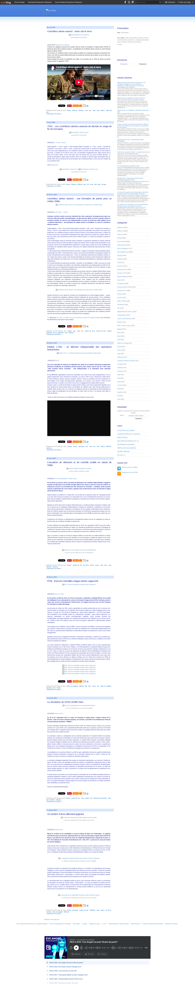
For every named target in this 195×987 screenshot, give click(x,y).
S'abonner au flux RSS (130, 472)
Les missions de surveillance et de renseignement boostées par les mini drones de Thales (132, 205)
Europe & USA (121, 273)
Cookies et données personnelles (152, 924)
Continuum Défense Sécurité (126, 360)
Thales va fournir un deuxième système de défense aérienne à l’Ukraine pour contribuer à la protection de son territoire (133, 125)
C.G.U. (105, 924)
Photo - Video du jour (123, 325)
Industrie (120, 259)
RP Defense (29, 924)
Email (121, 415)
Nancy (102, 910)
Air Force (86, 565)
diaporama (54, 165)
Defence (81, 110)
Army (118, 399)
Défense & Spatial (122, 343)
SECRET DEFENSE (123, 451)
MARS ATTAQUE (122, 437)
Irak (118, 395)
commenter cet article (53, 114)
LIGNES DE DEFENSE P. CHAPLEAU (128, 434)
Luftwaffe (92, 910)
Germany (81, 446)
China (119, 381)
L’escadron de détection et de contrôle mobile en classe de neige (79, 463)
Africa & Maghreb (72, 686)
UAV (118, 378)
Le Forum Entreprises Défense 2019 (128, 166)
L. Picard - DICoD (60, 142)
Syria (118, 353)
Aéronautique (121, 315)
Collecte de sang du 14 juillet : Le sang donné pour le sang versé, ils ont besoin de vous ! (133, 152)
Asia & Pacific (121, 241)
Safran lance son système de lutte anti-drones (131, 98)
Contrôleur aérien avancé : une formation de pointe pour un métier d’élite (79, 199)
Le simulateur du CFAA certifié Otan (65, 702)
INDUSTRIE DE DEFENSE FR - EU (128, 441)
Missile (119, 322)
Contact (119, 44)
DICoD (57, 360)
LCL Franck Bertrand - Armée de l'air (66, 478)
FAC (88, 184)
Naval (119, 336)
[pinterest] (132, 2)
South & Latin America (124, 318)
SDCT (101, 565)
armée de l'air (59, 713)
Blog (118, 32)
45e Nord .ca (121, 455)
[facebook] (125, 2)
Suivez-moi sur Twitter (130, 467)
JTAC (90, 110)
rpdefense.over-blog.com (51, 919)
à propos (103, 954)
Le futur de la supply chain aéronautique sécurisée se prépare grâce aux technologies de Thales (132, 193)
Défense (74, 110)
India (118, 374)
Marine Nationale (122, 276)
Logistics (120, 392)
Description (121, 38)
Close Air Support (105, 686)
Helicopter (120, 357)
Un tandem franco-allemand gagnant (65, 814)
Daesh (119, 346)
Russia (119, 294)
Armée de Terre (90, 331)
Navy (118, 280)
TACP (91, 184)
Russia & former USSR (124, 287)
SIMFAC (87, 798)
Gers (99, 184)
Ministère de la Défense (62, 45)
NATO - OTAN (96, 110)
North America (121, 245)
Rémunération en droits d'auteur (119, 924)
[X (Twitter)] (129, 2)
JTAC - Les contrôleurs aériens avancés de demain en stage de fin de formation (79, 127)
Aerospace (120, 283)
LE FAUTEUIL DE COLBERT (126, 430)
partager (91, 954)
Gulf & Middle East (123, 252)
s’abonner (77, 954)
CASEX (97, 565)
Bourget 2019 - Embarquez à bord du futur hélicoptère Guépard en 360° (130, 179)
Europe (104, 184)
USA (118, 262)
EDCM (92, 565)
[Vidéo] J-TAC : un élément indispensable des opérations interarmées (79, 348)
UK (118, 308)
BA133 (103, 446)
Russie (119, 297)
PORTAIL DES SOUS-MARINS (126, 448)
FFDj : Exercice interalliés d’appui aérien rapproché (72, 581)
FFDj (86, 686)
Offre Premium (135, 924)
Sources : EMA (59, 594)
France (69, 110)
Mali (118, 332)
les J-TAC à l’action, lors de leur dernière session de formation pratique (79, 317)
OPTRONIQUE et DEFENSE (126, 444)
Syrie (118, 339)
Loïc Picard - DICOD (61, 212)
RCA (118, 388)
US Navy (120, 364)
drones (119, 350)
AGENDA (120, 367)
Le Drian (120, 385)
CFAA (86, 110)
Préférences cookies (171, 924)
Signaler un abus (94, 924)
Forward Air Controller (100, 798)
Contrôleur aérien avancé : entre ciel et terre (69, 31)
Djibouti (81, 686)
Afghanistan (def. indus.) (124, 311)
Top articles (76, 924)
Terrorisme (120, 304)
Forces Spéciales (58, 333)
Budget (119, 329)
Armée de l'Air (101, 331)
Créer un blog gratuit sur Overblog (60, 924)
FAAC (105, 565)
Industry (119, 255)
